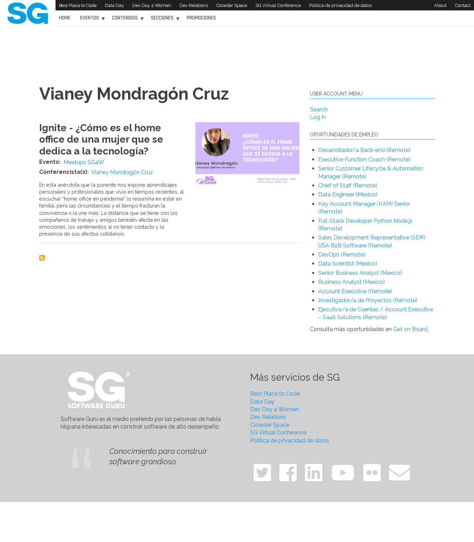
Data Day (114, 5)
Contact (463, 5)
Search (319, 109)
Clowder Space (231, 5)
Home (64, 18)
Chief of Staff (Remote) (347, 185)
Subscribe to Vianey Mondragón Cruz (42, 258)
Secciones (160, 20)
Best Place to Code (77, 5)
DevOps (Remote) (341, 254)
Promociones (201, 18)
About (440, 5)
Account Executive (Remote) (355, 291)
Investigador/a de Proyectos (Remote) (367, 300)
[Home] (27, 12)
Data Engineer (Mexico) (348, 194)
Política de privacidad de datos (340, 5)
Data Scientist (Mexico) (347, 263)
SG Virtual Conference (278, 5)
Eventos (88, 20)
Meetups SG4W (84, 162)
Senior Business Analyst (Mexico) (360, 273)
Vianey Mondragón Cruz (122, 172)
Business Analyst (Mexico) (351, 282)
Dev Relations (193, 5)
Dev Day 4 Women (151, 5)
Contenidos (123, 20)
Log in (318, 117)
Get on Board (410, 329)
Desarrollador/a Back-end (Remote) (364, 150)
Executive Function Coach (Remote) (364, 159)
